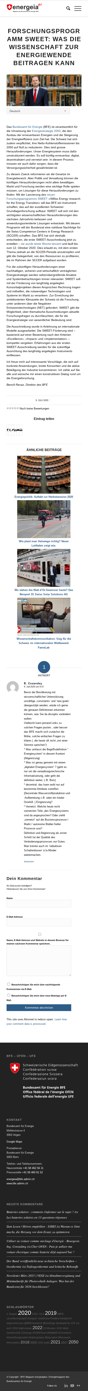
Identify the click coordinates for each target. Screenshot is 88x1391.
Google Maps (14, 1141)
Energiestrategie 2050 (46, 131)
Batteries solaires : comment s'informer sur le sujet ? (40, 1212)
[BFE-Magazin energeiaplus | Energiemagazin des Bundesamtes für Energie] (36, 8)
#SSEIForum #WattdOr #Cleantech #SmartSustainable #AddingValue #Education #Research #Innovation (39, 1337)
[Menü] (75, 8)
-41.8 (41, 1314)
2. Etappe (12, 1314)
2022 (37, 1327)
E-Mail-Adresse (15, 917)
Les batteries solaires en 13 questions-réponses (37, 1217)
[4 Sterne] (15, 408)
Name (10, 898)
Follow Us (52, 1385)
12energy (26, 1332)
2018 (24, 1342)
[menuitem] (66, 8)
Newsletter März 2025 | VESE (25, 1275)
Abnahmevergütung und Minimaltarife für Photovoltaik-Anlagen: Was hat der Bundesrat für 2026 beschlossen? (43, 1281)
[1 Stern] (8, 408)
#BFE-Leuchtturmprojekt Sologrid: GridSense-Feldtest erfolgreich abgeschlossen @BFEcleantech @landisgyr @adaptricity (39, 1319)
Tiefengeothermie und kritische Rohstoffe (52, 1266)
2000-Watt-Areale (22, 1328)
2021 (55, 1342)
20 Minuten (49, 1328)
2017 (64, 1342)
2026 (35, 1314)
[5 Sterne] (17, 408)
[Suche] (66, 8)
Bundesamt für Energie (27, 126)
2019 (50, 1313)
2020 (24, 1312)
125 (73, 1323)
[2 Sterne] (10, 408)
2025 (33, 1342)
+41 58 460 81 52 (32, 1172)
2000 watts (44, 1342)
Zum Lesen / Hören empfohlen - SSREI (31, 1226)
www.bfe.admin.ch (17, 1183)
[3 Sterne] (12, 408)
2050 (73, 1342)
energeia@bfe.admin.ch (21, 1179)
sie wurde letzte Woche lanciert (41, 243)
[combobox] (38, 111)
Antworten (29, 861)
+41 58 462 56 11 (33, 1168)
